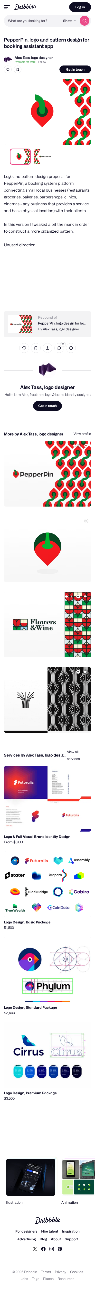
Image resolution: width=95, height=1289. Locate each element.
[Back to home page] (25, 7)
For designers (26, 1231)
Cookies (76, 1272)
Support (71, 1239)
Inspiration (71, 1231)
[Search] (84, 21)
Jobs (24, 1279)
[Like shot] (8, 69)
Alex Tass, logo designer (34, 57)
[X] (35, 1248)
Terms (46, 1272)
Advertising (26, 1239)
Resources (65, 1279)
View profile (82, 434)
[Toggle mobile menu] (6, 7)
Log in (80, 7)
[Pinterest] (60, 1248)
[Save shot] (17, 69)
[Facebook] (43, 1248)
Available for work (25, 61)
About (56, 1239)
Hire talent (49, 1231)
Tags (35, 1279)
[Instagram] (51, 1248)
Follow (42, 62)
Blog (43, 1239)
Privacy (60, 1272)
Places (48, 1279)
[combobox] (32, 21)
